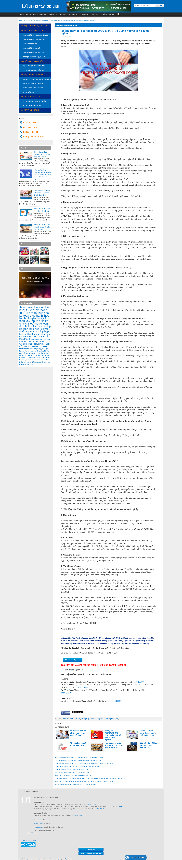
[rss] (118, 14)
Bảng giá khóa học (70, 660)
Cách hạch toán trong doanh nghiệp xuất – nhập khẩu (148, 733)
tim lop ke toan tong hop (35, 327)
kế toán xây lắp (32, 320)
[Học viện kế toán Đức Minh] (40, 5)
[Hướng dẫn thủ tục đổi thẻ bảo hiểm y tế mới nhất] (26, 212)
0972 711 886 (116, 701)
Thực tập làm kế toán (30, 110)
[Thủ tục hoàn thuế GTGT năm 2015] (62, 746)
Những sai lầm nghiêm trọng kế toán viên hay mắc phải (76, 784)
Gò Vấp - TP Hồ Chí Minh (33, 137)
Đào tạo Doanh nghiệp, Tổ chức (34, 26)
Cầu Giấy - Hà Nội (30, 123)
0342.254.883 (83, 687)
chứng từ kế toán (25, 358)
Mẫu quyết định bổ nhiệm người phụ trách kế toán (78, 733)
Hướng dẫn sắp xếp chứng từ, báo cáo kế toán (73, 775)
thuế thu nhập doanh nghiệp (40, 355)
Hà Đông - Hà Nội (30, 132)
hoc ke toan (35, 326)
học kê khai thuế (28, 334)
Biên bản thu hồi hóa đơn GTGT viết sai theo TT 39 (148, 745)
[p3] (44, 263)
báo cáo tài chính (29, 362)
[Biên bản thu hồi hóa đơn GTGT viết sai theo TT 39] (132, 746)
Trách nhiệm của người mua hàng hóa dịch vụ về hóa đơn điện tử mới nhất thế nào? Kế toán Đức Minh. (42, 174)
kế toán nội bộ (28, 353)
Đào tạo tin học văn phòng (33, 75)
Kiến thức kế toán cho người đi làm (38, 20)
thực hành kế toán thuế (34, 317)
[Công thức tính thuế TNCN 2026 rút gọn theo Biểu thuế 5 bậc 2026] (26, 155)
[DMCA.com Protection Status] (28, 846)
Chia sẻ (67, 713)
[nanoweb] (35, 297)
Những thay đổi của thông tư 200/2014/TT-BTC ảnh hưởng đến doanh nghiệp (73, 20)
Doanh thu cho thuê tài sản (71, 719)
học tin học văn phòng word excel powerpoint (47, 859)
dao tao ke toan (24, 355)
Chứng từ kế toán (112, 719)
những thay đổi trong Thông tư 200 (93, 719)
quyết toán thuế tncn (33, 360)
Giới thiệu (27, 791)
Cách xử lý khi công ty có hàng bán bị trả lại (72, 769)
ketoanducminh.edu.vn (31, 833)
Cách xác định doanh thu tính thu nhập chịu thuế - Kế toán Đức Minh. (42, 193)
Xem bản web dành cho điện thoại (91, 853)
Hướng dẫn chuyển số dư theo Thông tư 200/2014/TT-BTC (114, 745)
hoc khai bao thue (31, 346)
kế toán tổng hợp (39, 331)
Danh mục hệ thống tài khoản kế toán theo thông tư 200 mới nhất (79, 758)
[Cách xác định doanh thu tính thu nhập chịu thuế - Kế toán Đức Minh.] (26, 194)
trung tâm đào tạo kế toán (25, 859)
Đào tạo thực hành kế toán (33, 31)
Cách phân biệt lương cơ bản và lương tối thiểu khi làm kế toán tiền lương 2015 (84, 763)
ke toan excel (33, 336)
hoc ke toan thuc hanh (34, 314)
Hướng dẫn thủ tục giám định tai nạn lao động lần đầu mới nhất (42, 227)
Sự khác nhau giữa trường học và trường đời (72, 772)
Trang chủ (22, 20)
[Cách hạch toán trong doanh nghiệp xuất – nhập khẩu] (132, 734)
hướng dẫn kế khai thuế (28, 351)
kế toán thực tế (36, 358)
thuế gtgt (45, 349)
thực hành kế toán (32, 307)
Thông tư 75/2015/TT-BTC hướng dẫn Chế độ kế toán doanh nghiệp (113, 735)
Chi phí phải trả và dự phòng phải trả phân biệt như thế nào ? (78, 766)
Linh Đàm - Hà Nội (31, 127)
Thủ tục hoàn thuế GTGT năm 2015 (78, 744)
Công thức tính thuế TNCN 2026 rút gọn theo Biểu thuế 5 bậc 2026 (42, 154)
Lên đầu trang (91, 849)
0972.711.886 (137, 857)
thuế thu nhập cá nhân (41, 353)
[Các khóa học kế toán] (98, 11)
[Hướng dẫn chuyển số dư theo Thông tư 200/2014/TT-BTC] (97, 746)
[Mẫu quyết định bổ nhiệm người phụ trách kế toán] (62, 734)
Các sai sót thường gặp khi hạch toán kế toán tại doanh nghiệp (78, 761)
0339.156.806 (138, 682)
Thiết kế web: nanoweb (29, 840)
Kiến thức (35, 791)
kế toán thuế (35, 313)
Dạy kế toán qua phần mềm (32, 61)
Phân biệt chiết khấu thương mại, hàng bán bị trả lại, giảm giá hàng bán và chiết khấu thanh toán (90, 778)
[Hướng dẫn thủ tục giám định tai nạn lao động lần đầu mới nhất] (26, 228)
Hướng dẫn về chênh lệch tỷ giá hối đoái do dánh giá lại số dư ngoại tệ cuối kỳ (84, 781)
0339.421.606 (66, 693)
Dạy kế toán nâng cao (31, 97)
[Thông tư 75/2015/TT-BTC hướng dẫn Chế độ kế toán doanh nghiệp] (97, 734)
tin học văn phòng (34, 349)
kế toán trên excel (27, 364)
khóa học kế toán (67, 859)
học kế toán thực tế (32, 341)
